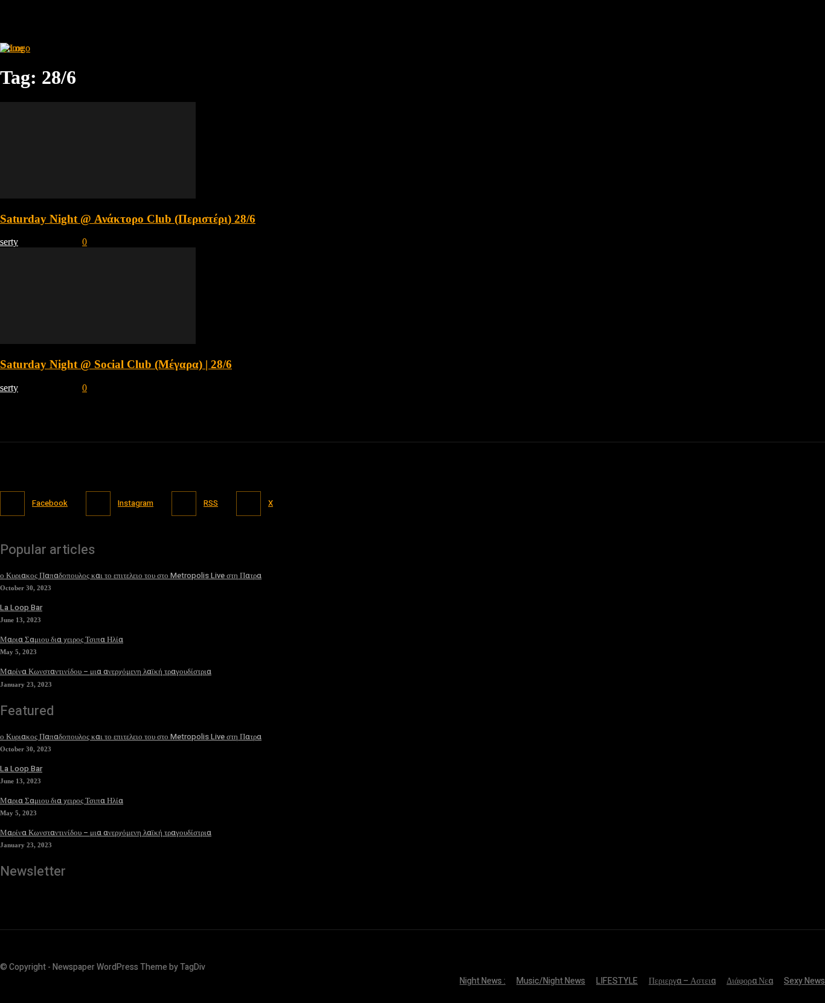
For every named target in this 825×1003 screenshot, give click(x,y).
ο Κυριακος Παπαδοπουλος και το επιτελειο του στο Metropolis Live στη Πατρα (131, 575)
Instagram (135, 503)
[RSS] (184, 503)
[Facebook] (12, 503)
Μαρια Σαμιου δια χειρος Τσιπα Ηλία (61, 639)
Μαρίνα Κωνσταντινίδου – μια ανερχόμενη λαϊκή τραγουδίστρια (105, 671)
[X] (248, 503)
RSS (211, 503)
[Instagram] (98, 503)
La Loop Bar (21, 607)
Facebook (50, 503)
